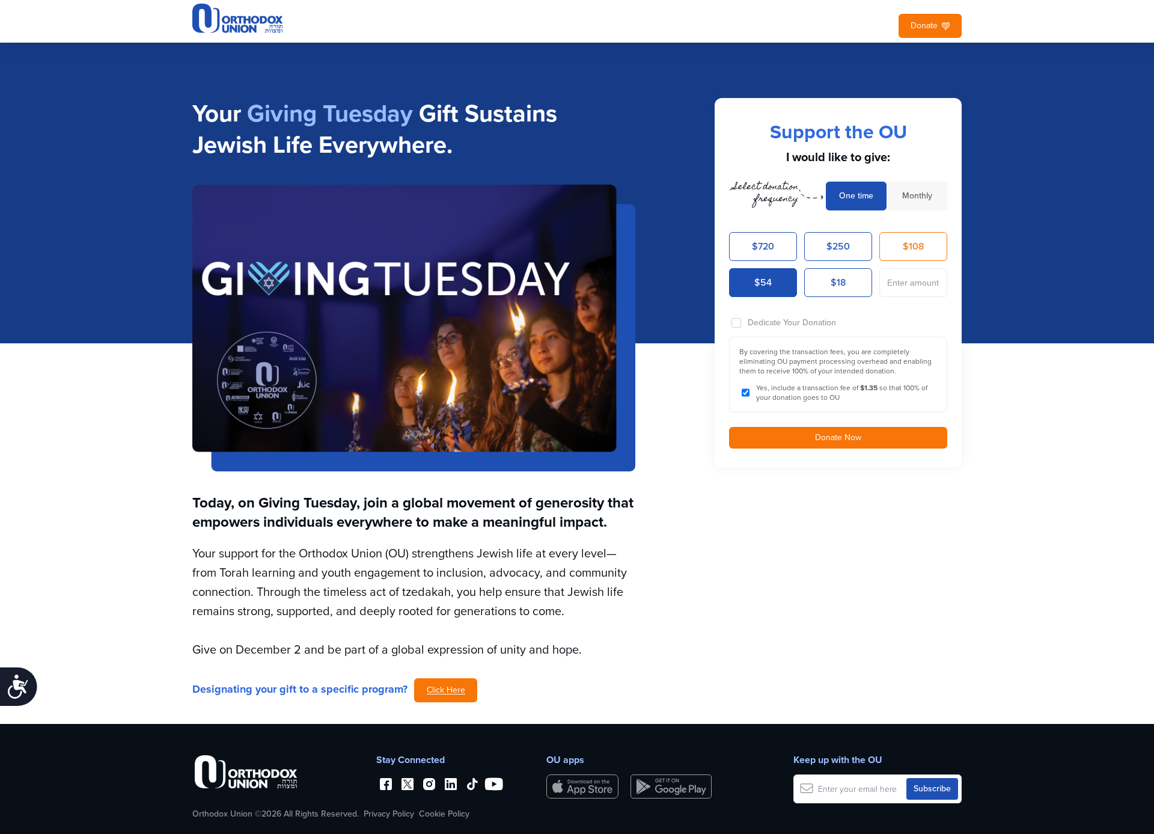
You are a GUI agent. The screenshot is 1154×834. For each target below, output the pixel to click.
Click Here (446, 690)
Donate (924, 25)
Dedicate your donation (792, 322)
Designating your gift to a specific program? (300, 689)
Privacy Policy (389, 814)
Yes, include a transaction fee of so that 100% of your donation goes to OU (841, 392)
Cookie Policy (444, 814)
